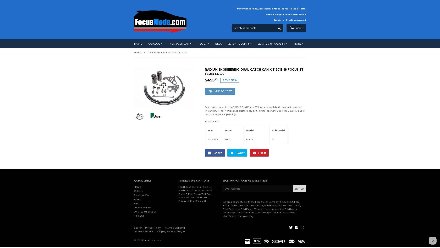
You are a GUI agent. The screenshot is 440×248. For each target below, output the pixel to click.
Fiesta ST (139, 215)
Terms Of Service (143, 231)
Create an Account (296, 20)
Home (138, 43)
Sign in (277, 20)
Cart (298, 27)
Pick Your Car (179, 43)
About (202, 43)
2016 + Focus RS (239, 43)
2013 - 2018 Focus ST (272, 43)
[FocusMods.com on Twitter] (291, 228)
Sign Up (299, 189)
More (298, 43)
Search (138, 227)
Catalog (154, 43)
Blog (219, 43)
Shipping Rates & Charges (170, 231)
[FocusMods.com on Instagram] (302, 228)
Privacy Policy (153, 227)
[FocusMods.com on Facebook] (297, 228)
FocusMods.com (151, 240)
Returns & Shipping (174, 227)
